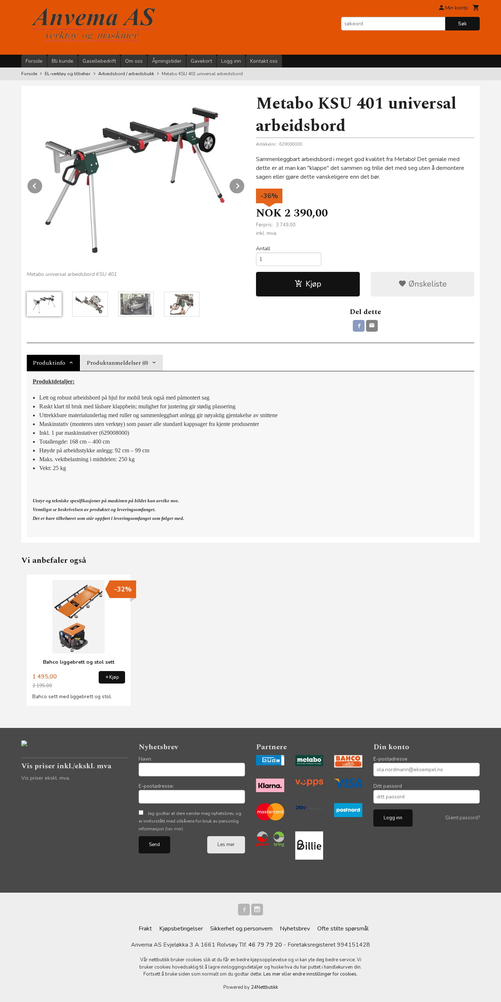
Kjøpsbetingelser (181, 929)
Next (244, 184)
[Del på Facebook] (359, 326)
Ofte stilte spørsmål (343, 929)
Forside (34, 61)
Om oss (134, 61)
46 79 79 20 (265, 945)
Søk (462, 23)
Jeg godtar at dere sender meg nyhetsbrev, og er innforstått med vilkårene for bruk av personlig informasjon (190, 821)
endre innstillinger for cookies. (325, 974)
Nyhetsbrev (295, 929)
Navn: (145, 758)
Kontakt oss (264, 61)
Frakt (145, 929)
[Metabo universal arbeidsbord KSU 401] (136, 179)
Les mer (226, 844)
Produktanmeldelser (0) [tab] (117, 362)
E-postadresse (390, 758)
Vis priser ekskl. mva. (45, 778)
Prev (42, 184)
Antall (263, 248)
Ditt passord (387, 786)
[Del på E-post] (372, 326)
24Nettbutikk (264, 987)
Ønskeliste (426, 283)
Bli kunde (62, 61)
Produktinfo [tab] (49, 362)
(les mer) (174, 829)
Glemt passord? (462, 818)
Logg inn (231, 61)
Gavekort (201, 61)
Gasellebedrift (99, 61)
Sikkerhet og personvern (241, 929)
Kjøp (313, 283)
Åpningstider (167, 61)
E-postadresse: (156, 786)
